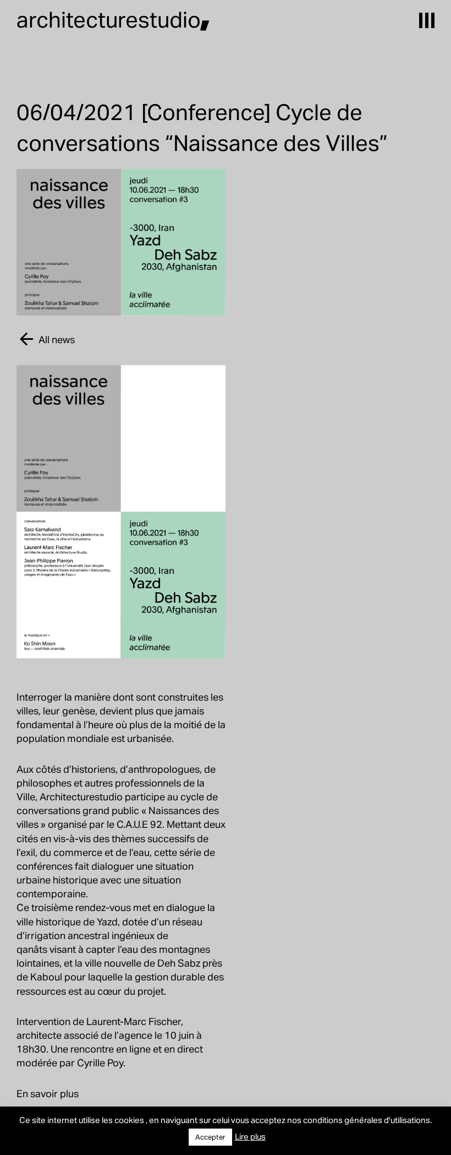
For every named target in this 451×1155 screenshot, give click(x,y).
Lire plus (250, 1136)
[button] (427, 20)
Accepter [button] (210, 1136)
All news (56, 339)
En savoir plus (47, 1093)
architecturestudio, (113, 19)
